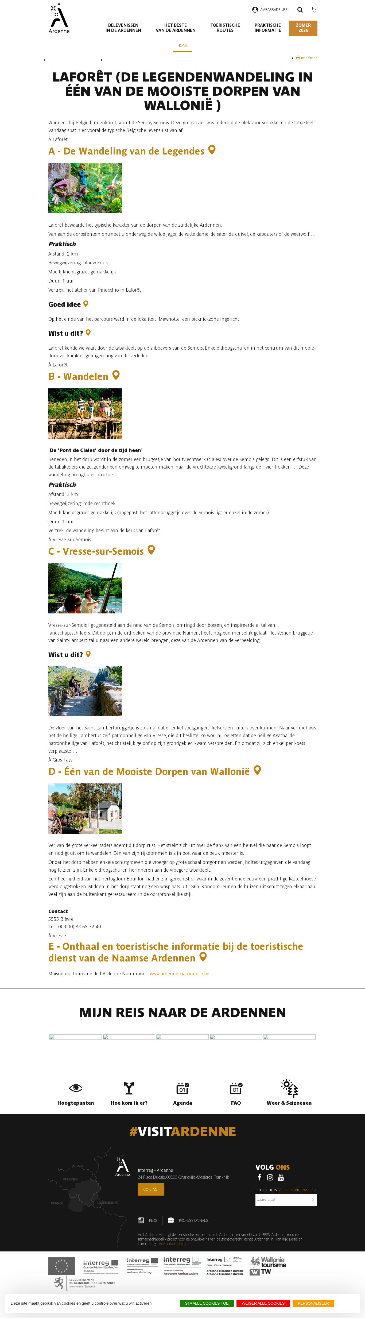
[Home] (59, 17)
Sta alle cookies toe (206, 1303)
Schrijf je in (286, 1190)
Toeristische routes (225, 28)
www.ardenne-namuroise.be (179, 973)
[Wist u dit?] (88, 333)
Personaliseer (313, 1303)
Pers (153, 1220)
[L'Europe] (61, 1266)
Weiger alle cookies (263, 1303)
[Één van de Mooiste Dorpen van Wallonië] (257, 771)
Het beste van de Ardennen (176, 28)
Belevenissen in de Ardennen (123, 28)
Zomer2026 (303, 28)
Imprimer (308, 58)
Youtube (281, 1177)
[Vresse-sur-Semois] (151, 551)
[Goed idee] (86, 304)
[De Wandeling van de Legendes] (212, 151)
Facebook (259, 1177)
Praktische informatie (268, 28)
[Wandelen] (116, 376)
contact (151, 1189)
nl (314, 8)
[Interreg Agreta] (101, 1266)
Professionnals (193, 1220)
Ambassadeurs (274, 9)
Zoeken (300, 10)
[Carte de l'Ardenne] (89, 1197)
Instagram (270, 1177)
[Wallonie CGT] (268, 1266)
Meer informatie (170, 1244)
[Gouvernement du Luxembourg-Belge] (84, 1283)
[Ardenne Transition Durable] (225, 1266)
